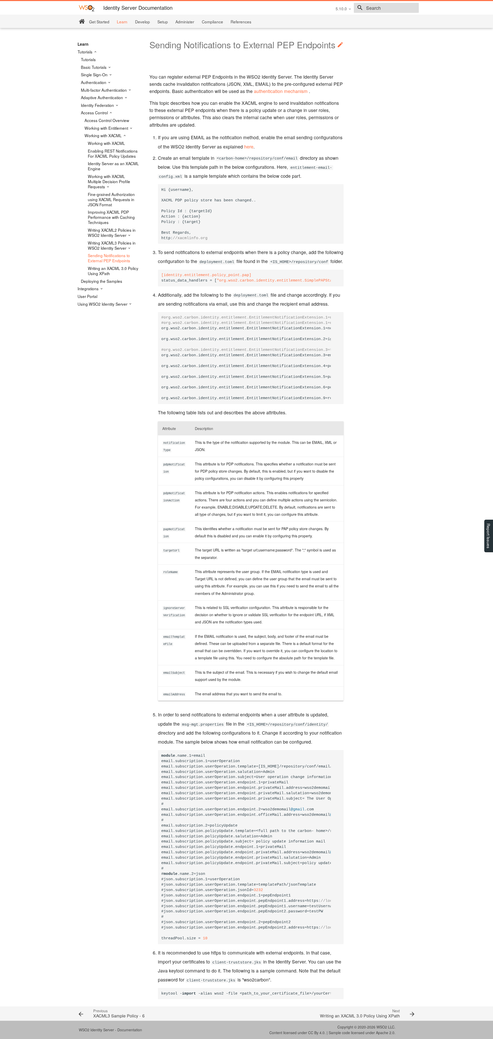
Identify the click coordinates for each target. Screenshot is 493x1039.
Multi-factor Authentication (104, 89)
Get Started (99, 21)
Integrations (89, 288)
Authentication (94, 82)
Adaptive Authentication (102, 97)
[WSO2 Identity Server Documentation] (87, 8)
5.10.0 (341, 8)
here (248, 146)
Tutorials (85, 51)
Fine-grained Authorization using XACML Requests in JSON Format (111, 199)
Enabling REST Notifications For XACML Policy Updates (113, 153)
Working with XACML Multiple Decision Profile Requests (109, 181)
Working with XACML (103, 135)
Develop (142, 21)
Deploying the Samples (101, 281)
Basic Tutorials (94, 67)
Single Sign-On (95, 74)
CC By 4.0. (317, 1032)
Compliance (212, 21)
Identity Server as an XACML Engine (113, 166)
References (241, 21)
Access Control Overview (106, 120)
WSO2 (381, 1026)
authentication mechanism (281, 91)
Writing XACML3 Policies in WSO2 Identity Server (112, 245)
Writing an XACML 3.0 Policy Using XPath (113, 271)
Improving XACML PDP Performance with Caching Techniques (111, 217)
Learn (122, 21)
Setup (162, 21)
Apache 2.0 (385, 1032)
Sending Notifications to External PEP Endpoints (109, 258)
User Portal (87, 296)
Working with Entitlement (106, 127)
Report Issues (488, 535)
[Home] (82, 21)
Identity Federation (98, 105)
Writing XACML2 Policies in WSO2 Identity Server (112, 232)
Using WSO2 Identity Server (103, 303)
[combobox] (386, 8)
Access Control (95, 112)
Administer (184, 21)
